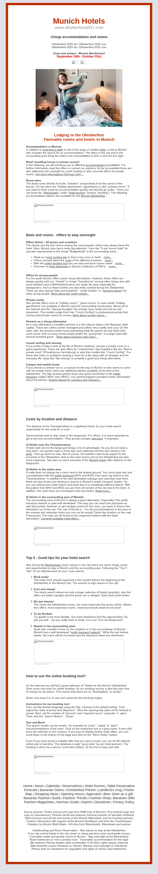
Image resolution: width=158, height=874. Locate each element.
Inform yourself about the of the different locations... (73, 260)
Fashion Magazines (39, 802)
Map (28, 794)
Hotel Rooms (95, 786)
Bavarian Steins (52, 790)
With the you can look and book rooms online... (79, 263)
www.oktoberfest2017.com (79, 27)
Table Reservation (121, 786)
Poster (129, 790)
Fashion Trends (75, 798)
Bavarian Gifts (124, 798)
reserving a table (53, 149)
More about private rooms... (90, 315)
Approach (93, 794)
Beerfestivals (53, 564)
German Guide (67, 802)
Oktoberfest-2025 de (64, 47)
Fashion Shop (100, 798)
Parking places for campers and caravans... (75, 379)
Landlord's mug (110, 790)
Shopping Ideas (46, 794)
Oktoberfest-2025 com (93, 47)
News (39, 786)
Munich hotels (97, 460)
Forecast (30, 790)
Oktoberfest (118, 830)
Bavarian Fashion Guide (42, 798)
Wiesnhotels (51, 192)
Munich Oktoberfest (93, 195)
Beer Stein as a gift (118, 794)
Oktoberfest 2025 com (92, 44)
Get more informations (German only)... (59, 174)
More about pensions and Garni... (76, 336)
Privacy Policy (123, 802)
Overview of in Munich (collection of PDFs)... (75, 266)
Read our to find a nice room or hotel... (73, 257)
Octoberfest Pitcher (81, 790)
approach (97, 438)
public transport (64, 475)
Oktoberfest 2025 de (64, 44)
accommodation (74, 152)
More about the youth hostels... (70, 293)
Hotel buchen (77, 192)
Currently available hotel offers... (60, 518)
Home (28, 786)
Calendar (53, 786)
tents (103, 149)
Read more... (103, 490)
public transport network (85, 632)
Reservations (72, 786)
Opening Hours (72, 794)
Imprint (86, 802)
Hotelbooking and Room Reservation (55, 830)
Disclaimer (102, 802)
